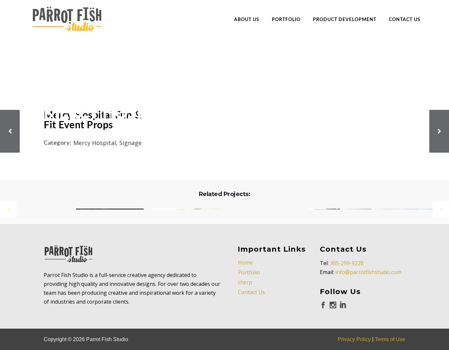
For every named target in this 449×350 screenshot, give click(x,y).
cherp (245, 282)
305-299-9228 (347, 263)
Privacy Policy (354, 339)
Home (245, 262)
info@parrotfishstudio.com (368, 272)
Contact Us (251, 292)
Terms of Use (390, 339)
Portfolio (249, 272)
